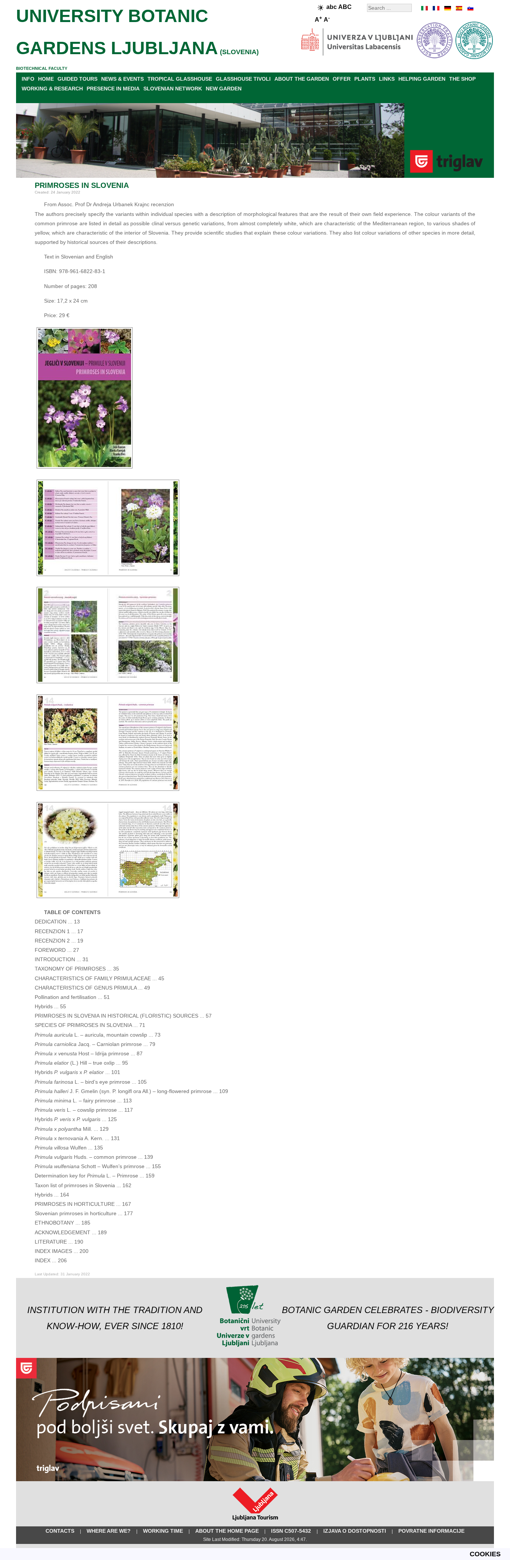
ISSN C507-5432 (291, 1531)
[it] (425, 8)
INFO (28, 79)
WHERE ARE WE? (109, 1531)
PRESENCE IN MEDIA (113, 89)
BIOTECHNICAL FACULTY (41, 68)
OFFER (342, 79)
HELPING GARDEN (421, 79)
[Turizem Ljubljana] (255, 1522)
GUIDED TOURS (77, 79)
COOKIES (485, 1554)
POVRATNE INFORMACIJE (431, 1531)
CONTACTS (60, 1531)
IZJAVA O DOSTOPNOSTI (354, 1531)
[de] (447, 8)
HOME (46, 79)
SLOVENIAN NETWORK (172, 89)
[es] (458, 8)
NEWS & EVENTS (122, 79)
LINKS (387, 79)
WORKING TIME (163, 1531)
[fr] (436, 8)
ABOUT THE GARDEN (301, 79)
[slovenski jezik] (469, 8)
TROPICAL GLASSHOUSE (179, 79)
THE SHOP (462, 79)
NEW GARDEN (224, 89)
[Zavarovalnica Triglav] (255, 1479)
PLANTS (364, 79)
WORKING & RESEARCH (52, 89)
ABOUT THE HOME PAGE (227, 1531)
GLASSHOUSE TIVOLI (243, 79)
